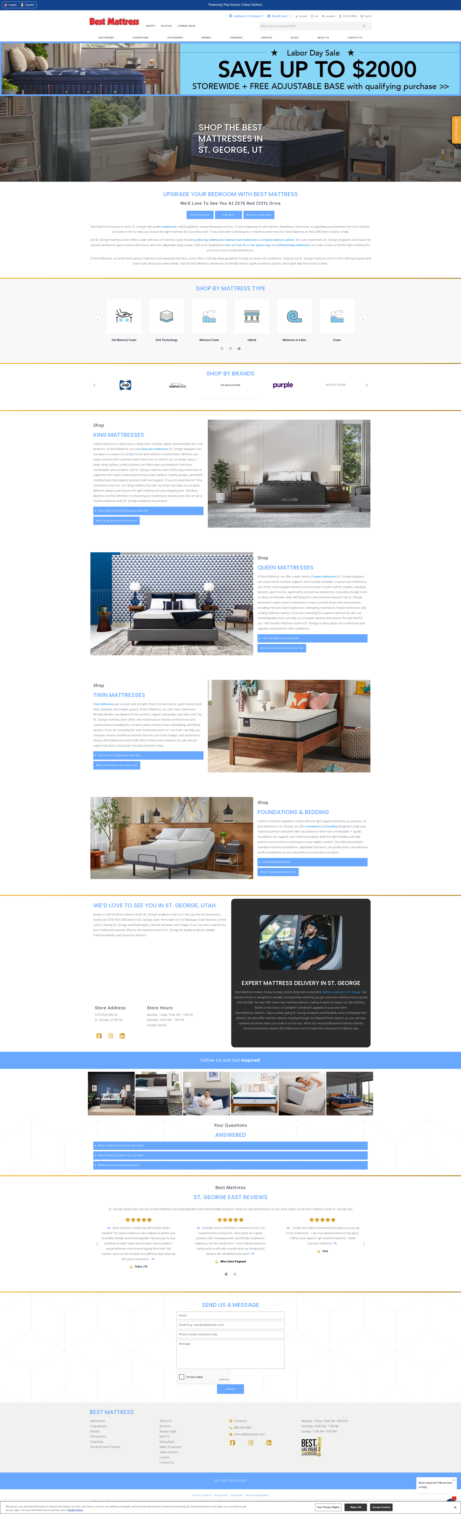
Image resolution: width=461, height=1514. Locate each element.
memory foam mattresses (241, 240)
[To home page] (114, 22)
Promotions (98, 1436)
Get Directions (200, 214)
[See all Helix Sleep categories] (125, 384)
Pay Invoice (232, 4)
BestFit (150, 26)
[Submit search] (364, 26)
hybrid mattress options (280, 240)
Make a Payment (171, 1447)
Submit (230, 1388)
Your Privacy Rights (328, 1507)
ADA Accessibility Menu (257, 1495)
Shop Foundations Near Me (278, 871)
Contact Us (355, 37)
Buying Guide (168, 1431)
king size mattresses (155, 449)
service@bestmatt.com (249, 1434)
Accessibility (237, 1495)
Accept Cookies (381, 1507)
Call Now (228, 214)
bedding (332, 826)
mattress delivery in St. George (341, 992)
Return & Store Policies (105, 1447)
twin (228, 245)
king (267, 245)
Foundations (140, 37)
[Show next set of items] (366, 385)
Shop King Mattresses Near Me (116, 520)
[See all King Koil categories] (230, 385)
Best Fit (164, 1436)
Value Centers (252, 4)
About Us (323, 37)
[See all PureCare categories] (335, 384)
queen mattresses (325, 576)
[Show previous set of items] (94, 385)
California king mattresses (293, 245)
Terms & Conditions (201, 1495)
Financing (215, 4)
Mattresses (106, 37)
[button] (10, 4)
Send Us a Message (259, 214)
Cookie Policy (75, 1510)
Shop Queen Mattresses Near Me (281, 648)
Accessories (175, 37)
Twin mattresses (104, 704)
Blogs (294, 37)
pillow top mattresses (210, 240)
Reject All (355, 1507)
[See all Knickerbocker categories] (283, 385)
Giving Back (167, 1441)
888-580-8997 (243, 1427)
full (253, 245)
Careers (165, 1457)
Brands (206, 37)
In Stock (166, 26)
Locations (240, 1421)
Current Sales (186, 26)
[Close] (455, 1507)
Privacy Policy (221, 1495)
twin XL (241, 245)
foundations (313, 826)
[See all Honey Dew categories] (178, 384)
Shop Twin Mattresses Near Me (116, 765)
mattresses (169, 226)
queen (260, 245)
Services (266, 37)
